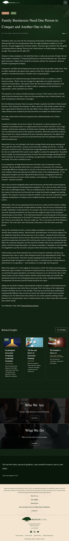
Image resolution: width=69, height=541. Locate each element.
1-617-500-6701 (34, 528)
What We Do (34, 503)
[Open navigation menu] (65, 2)
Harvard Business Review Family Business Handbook (34, 507)
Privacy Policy (19, 535)
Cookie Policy (37, 535)
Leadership (5, 13)
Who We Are (34, 496)
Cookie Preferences (48, 535)
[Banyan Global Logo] (34, 519)
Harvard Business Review (30, 306)
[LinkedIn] (31, 532)
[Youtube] (38, 532)
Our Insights (34, 500)
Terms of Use (28, 535)
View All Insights (61, 330)
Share (63, 33)
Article (14, 13)
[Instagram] (34, 532)
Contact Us (34, 511)
